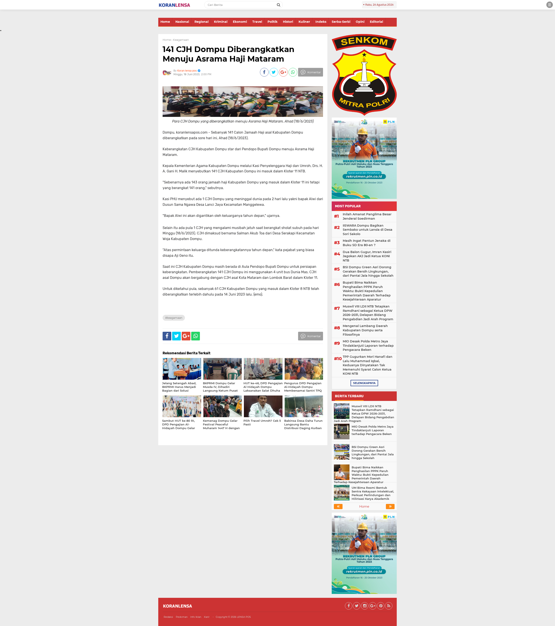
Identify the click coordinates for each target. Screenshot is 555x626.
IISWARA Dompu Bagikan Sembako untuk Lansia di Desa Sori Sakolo (367, 230)
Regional (201, 22)
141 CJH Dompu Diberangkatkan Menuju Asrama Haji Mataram (228, 53)
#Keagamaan (173, 317)
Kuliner (304, 22)
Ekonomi (240, 22)
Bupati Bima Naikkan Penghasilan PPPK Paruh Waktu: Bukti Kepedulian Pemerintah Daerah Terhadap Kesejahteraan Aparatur (367, 291)
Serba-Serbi (341, 22)
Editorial (376, 22)
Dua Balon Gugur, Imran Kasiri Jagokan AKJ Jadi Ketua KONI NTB (367, 256)
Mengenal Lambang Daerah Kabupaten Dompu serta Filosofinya (365, 330)
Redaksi (168, 616)
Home (165, 22)
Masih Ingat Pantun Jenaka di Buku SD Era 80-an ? (366, 243)
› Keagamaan (180, 39)
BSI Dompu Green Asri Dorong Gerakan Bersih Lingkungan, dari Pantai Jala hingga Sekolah (368, 271)
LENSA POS (244, 616)
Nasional (182, 22)
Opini (360, 22)
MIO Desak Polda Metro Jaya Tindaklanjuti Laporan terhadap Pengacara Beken (368, 345)
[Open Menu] (549, 5)
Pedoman (182, 616)
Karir (206, 616)
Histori (288, 22)
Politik (273, 22)
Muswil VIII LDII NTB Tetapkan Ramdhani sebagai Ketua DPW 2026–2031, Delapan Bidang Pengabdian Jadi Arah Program (368, 312)
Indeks (320, 22)
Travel (257, 22)
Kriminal (220, 22)
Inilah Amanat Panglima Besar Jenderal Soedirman (367, 216)
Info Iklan (195, 616)
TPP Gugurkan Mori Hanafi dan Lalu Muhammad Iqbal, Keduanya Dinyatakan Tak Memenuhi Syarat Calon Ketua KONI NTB (367, 365)
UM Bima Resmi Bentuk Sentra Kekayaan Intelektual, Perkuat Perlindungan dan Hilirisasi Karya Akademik (373, 493)
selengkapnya (364, 383)
